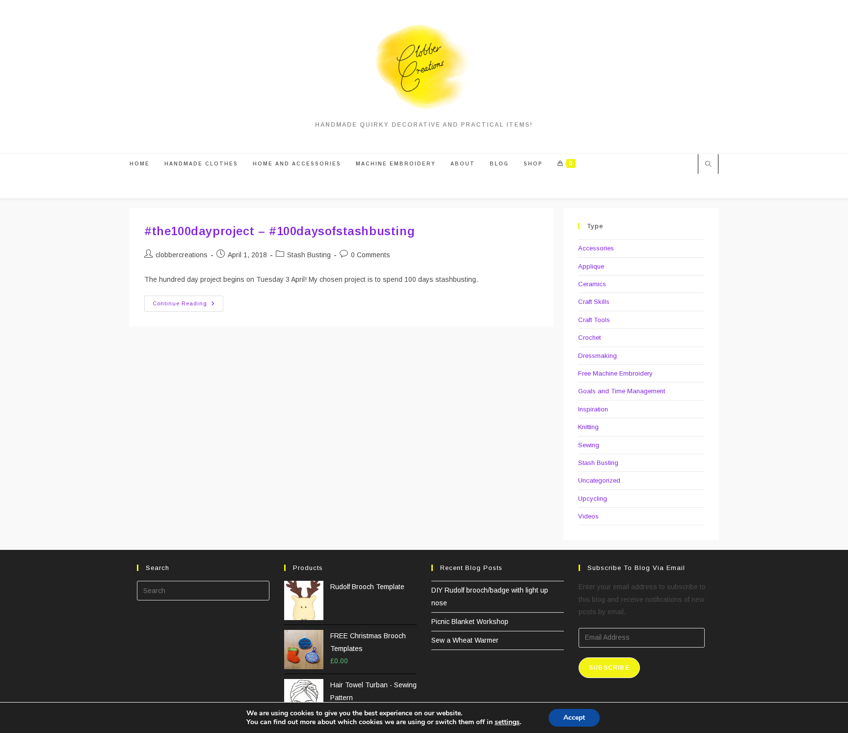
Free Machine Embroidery (615, 373)
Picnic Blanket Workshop (469, 621)
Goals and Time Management (621, 391)
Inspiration (593, 409)
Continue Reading (188, 306)
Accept (574, 717)
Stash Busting (309, 255)
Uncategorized (599, 480)
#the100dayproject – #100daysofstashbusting (279, 231)
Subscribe (609, 667)
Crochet (589, 337)
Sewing (588, 445)
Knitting (588, 427)
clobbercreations (182, 255)
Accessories (596, 248)
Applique (591, 266)
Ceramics (592, 284)
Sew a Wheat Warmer (465, 640)
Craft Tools (594, 320)
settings (507, 722)
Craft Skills (594, 301)
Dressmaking (597, 355)
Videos (588, 516)
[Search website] (708, 165)
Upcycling (592, 498)
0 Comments (370, 255)
